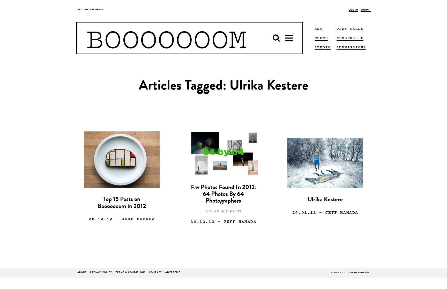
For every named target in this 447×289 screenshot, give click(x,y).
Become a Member (90, 10)
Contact (155, 272)
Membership (350, 37)
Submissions (351, 47)
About (82, 272)
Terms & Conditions (131, 272)
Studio (323, 47)
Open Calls (350, 28)
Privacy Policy (101, 272)
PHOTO (321, 37)
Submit (366, 10)
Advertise (172, 272)
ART (319, 28)
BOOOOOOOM (166, 38)
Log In (353, 10)
